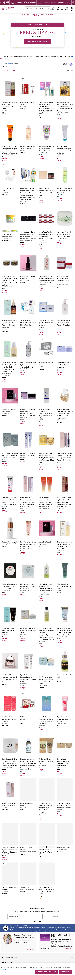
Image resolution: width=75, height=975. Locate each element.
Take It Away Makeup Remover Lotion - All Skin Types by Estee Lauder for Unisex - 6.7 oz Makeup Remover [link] (64, 932)
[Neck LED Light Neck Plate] (10, 175)
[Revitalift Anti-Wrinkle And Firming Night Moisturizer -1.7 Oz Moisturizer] (65, 262)
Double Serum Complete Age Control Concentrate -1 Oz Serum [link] (10, 106)
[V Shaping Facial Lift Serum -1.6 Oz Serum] (10, 789)
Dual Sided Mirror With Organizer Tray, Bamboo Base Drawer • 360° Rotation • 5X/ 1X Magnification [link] (65, 414)
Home (4, 63)
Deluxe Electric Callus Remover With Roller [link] (45, 852)
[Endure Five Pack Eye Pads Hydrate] (47, 528)
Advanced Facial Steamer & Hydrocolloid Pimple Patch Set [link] (28, 323)
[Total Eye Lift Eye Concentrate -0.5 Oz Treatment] (10, 703)
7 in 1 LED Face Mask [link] (27, 927)
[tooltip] (6, 2)
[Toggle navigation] (3, 9)
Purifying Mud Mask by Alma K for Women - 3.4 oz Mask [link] (10, 631)
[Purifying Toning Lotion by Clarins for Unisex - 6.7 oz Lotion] (65, 175)
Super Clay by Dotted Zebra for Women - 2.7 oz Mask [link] (64, 720)
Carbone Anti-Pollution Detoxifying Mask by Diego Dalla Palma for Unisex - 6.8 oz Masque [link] (28, 236)
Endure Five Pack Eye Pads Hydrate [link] (45, 544)
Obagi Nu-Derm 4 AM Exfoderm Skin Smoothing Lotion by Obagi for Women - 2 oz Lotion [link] (46, 414)
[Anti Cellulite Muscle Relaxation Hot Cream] (10, 218)
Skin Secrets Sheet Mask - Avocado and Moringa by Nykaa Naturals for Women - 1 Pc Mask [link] (46, 808)
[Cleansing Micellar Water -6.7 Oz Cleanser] (28, 132)
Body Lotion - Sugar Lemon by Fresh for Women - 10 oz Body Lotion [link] (64, 325)
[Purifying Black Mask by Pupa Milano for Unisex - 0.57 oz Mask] (10, 570)
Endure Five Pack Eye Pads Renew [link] (9, 411)
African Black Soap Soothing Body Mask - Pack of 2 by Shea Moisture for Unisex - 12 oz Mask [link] (9, 281)
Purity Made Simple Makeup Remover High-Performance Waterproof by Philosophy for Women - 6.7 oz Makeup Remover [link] (46, 634)
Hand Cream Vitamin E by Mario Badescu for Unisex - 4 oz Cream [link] (64, 235)
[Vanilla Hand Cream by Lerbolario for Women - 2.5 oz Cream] (47, 745)
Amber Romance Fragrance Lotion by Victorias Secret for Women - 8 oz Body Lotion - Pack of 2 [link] (45, 503)
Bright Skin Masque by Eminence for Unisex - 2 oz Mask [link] (28, 631)
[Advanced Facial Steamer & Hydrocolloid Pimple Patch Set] (28, 307)
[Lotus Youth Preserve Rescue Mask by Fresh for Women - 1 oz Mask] (65, 790)
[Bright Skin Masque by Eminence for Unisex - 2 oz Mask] (28, 615)
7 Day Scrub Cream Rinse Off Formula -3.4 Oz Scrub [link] (64, 587)
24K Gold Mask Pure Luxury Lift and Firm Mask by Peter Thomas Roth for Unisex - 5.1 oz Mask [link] (46, 458)
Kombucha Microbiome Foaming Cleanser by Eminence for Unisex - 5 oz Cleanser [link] (64, 546)
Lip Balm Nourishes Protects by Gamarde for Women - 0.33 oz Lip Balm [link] (28, 679)
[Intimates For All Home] (9, 8)
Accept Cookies (65, 972)
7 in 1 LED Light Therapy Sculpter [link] (10, 889)
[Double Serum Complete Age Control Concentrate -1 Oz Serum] (10, 88)
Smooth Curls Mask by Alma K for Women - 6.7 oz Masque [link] (64, 366)
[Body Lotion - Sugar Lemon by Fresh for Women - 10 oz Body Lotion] (65, 307)
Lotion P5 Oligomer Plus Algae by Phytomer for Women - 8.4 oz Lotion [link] (10, 851)
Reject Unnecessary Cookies (46, 972)
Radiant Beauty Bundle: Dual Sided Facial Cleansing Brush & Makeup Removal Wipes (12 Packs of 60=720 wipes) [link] (46, 108)
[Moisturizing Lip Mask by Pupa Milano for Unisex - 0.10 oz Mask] (28, 570)
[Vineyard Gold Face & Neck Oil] (65, 661)
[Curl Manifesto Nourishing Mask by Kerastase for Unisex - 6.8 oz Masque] (65, 745)
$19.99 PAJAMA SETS (31, 14)
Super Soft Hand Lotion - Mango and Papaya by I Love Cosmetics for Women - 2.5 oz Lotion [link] (10, 151)
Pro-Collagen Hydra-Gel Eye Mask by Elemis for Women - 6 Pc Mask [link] (10, 456)
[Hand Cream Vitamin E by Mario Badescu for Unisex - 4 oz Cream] (65, 218)
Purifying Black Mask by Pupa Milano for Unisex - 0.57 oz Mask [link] (10, 587)
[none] (10, 88)
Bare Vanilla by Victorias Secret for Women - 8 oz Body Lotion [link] (28, 545)
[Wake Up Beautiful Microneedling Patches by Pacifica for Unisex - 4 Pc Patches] (47, 703)
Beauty (10, 63)
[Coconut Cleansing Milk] (10, 528)
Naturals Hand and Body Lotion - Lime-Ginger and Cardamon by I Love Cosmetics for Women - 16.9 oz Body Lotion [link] (28, 764)
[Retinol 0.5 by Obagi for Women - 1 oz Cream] (28, 440)
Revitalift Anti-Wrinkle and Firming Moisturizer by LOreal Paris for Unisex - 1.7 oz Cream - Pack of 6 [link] (46, 237)
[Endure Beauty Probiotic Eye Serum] (28, 262)
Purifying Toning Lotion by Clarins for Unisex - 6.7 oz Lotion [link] (64, 191)
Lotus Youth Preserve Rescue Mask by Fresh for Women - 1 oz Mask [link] (64, 806)
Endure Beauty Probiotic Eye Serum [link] (28, 278)
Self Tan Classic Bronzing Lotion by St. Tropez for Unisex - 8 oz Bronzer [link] (64, 151)
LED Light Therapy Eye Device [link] (46, 364)
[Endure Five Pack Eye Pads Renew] (10, 395)
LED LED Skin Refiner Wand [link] (27, 104)
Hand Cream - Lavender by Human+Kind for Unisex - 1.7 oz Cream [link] (46, 149)
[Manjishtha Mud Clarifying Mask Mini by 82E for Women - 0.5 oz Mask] (47, 175)
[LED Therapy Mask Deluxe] (28, 703)
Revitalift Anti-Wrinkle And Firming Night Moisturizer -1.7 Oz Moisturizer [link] (63, 280)
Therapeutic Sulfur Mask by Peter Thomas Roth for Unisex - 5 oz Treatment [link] (46, 325)
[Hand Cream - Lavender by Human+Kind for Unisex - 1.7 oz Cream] (47, 133)
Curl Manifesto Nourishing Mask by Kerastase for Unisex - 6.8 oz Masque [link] (64, 763)
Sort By (15, 70)
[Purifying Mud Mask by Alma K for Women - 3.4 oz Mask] (10, 615)
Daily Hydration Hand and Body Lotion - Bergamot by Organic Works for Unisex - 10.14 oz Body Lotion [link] (46, 589)
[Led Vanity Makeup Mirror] (28, 789)
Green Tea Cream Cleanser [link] (28, 849)
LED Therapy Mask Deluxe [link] (26, 719)
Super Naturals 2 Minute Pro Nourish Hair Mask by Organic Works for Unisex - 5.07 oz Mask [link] (9, 763)
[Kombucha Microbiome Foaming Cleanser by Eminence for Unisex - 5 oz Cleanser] (65, 528)
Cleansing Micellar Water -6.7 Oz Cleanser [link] (28, 148)
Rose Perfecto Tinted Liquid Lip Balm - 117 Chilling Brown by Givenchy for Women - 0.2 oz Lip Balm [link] (64, 503)
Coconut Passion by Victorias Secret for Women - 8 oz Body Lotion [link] (45, 931)
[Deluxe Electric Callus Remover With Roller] (47, 834)
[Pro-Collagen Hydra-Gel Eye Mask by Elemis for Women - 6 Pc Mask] (10, 440)
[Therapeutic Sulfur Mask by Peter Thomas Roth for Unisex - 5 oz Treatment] (47, 307)
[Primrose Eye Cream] (65, 834)
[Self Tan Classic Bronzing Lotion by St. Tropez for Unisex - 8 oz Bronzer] (65, 133)
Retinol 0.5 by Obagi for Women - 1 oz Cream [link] (28, 455)
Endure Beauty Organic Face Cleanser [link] (64, 889)
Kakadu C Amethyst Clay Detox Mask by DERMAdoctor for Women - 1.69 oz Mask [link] (28, 413)
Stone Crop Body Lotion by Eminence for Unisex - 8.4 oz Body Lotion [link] (28, 366)
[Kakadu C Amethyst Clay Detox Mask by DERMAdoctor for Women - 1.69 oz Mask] (28, 396)
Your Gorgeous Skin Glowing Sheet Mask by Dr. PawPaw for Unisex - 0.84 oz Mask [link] (10, 931)
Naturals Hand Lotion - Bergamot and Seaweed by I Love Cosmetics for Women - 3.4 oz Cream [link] (65, 632)
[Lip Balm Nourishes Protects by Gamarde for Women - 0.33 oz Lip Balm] (28, 661)
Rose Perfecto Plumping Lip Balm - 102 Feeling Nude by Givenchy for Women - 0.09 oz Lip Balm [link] (65, 458)
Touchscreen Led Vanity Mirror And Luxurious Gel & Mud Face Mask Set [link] (46, 890)
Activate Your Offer (37, 41)
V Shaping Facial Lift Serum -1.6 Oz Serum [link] (9, 805)
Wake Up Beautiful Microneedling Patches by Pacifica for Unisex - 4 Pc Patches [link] (46, 721)
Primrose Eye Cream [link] (64, 848)
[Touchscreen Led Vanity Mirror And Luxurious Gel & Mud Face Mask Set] (47, 874)
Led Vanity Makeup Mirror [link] (26, 805)
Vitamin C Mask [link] (28, 888)
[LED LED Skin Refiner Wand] (28, 89)
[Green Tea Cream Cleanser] (28, 834)
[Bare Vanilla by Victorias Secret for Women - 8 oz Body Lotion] (28, 528)
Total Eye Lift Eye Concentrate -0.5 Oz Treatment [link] (9, 720)
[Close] (72, 965)
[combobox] (37, 8)
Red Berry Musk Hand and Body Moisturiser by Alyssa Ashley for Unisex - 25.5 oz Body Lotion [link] (46, 280)
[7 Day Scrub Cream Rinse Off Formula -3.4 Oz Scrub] (65, 570)
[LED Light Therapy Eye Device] (47, 349)
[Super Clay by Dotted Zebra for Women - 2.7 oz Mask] (65, 703)
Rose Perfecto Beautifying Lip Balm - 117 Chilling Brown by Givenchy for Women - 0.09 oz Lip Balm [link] (27, 503)
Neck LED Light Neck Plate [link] (9, 190)
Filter (6, 70)
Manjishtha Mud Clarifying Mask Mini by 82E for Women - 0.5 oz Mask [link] (46, 193)
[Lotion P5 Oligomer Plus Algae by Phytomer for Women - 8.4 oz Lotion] (10, 834)
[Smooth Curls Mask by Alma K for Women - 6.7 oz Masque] (65, 349)
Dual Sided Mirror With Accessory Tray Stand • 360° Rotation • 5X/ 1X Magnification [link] (10, 678)
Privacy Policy (7, 969)
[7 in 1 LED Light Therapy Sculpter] (10, 874)
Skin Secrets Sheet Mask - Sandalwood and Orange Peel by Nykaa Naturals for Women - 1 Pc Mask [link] (65, 107)
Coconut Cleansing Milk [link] (10, 543)
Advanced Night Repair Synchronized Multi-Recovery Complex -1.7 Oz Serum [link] (9, 325)
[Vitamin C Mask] (28, 874)
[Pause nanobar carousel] (35, 15)
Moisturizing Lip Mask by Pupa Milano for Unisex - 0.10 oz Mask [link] (28, 587)
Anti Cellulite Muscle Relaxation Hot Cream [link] (9, 236)
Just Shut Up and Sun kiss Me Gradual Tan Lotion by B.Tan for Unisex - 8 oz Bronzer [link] (9, 502)
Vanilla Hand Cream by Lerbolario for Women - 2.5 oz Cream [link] (46, 762)
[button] (62, 9)
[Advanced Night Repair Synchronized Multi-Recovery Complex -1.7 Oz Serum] (10, 307)
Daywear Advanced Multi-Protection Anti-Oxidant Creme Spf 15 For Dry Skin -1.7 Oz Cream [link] (46, 680)
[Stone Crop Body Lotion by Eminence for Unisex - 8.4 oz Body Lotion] (28, 349)
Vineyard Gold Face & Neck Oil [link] (64, 677)
